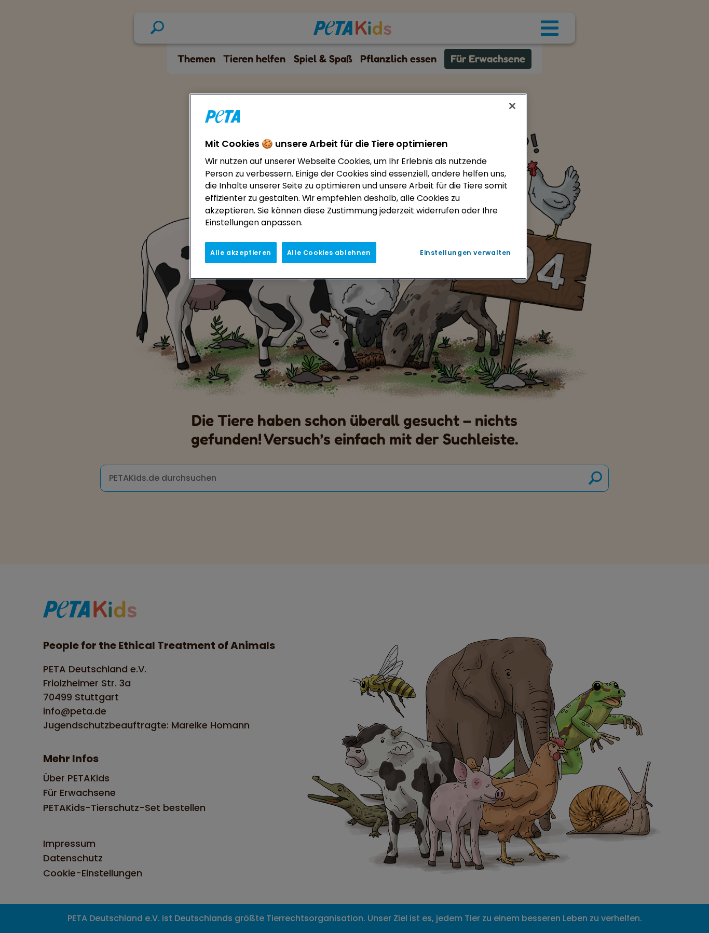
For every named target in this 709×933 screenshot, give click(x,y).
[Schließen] (512, 105)
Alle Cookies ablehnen (329, 252)
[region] (358, 186)
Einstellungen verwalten (465, 252)
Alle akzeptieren (240, 252)
